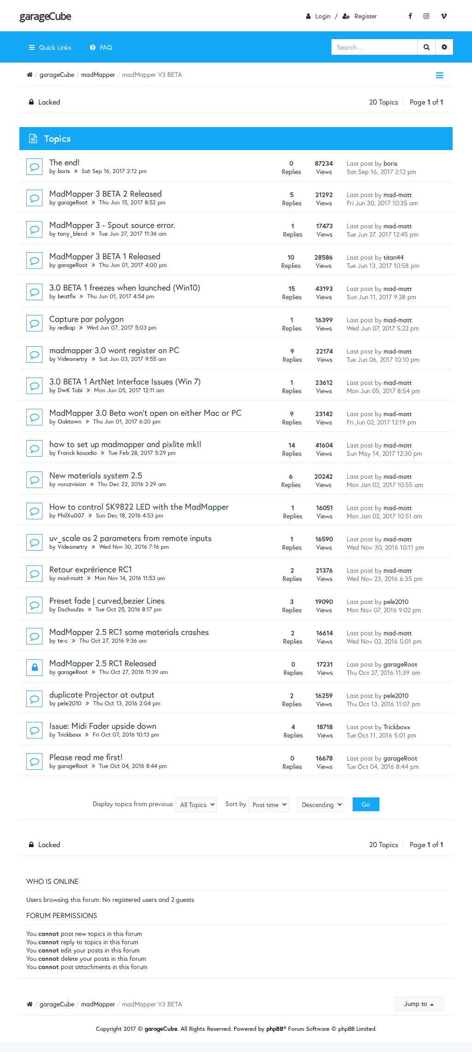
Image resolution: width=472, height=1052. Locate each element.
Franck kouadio (77, 453)
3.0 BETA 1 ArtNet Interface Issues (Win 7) (125, 381)
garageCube (45, 16)
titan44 (394, 257)
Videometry (73, 359)
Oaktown (70, 421)
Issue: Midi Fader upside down (102, 725)
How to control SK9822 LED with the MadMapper (139, 506)
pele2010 (396, 601)
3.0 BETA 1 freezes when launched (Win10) (125, 287)
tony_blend (72, 234)
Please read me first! (86, 756)
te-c (63, 641)
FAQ (106, 47)
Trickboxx (69, 734)
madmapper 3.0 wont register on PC (114, 349)
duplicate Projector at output (101, 694)
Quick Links (55, 47)
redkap (66, 327)
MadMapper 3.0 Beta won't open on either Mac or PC (145, 412)
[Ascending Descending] (320, 804)
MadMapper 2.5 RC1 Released (102, 662)
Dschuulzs (71, 609)
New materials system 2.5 (95, 475)
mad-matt (398, 194)
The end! (64, 162)
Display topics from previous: (134, 803)
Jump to (416, 1003)
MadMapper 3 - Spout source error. (112, 224)
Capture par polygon (86, 318)
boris (64, 171)
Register (365, 16)
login (322, 16)
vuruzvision (72, 484)
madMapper (98, 74)
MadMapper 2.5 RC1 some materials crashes (129, 631)
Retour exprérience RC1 (90, 569)
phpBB (274, 1029)
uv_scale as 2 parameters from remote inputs (130, 537)
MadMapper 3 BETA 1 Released (104, 256)
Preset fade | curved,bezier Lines (107, 600)
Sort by (236, 803)
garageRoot (73, 202)
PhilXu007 (71, 515)
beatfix (67, 296)
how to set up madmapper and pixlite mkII (125, 443)
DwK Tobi (70, 390)
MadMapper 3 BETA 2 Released (105, 193)
